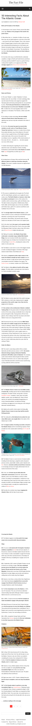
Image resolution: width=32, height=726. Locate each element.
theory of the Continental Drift (20, 64)
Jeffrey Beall (21, 386)
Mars (8, 486)
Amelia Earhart (17, 687)
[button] (30, 9)
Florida (3, 430)
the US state (26, 428)
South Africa (13, 242)
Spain (5, 151)
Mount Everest (8, 230)
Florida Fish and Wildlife (19, 455)
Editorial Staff (21, 21)
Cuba (22, 251)
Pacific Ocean (4, 263)
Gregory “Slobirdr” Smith (24, 189)
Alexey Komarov (21, 294)
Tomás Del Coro (4, 648)
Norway (12, 618)
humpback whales (5, 395)
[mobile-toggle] (2, 9)
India (23, 151)
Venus (12, 486)
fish (2, 464)
